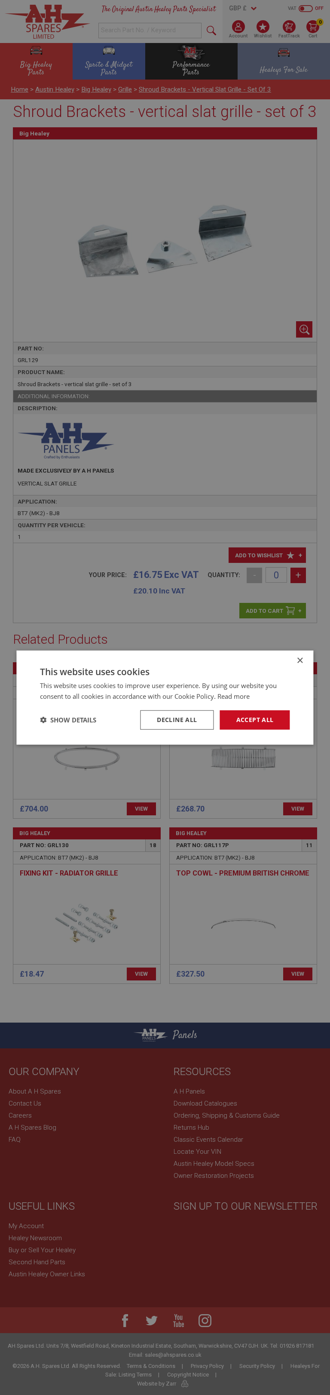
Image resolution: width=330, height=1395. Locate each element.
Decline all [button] (177, 720)
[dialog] (165, 697)
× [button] (299, 661)
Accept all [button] (255, 720)
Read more (233, 696)
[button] (68, 720)
